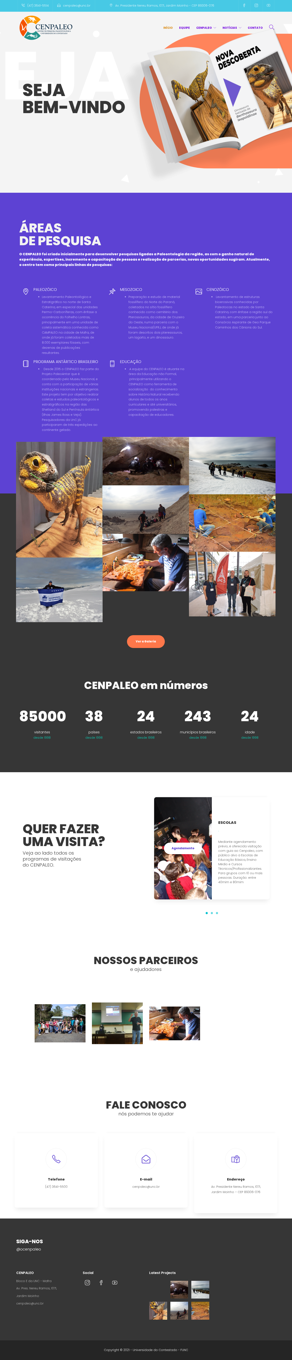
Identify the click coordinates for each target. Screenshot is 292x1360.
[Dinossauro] (158, 1311)
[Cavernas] (179, 1290)
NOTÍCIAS (230, 28)
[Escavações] (200, 1311)
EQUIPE (184, 28)
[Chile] (179, 1311)
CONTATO (255, 28)
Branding (232, 470)
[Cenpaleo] (158, 1290)
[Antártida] (200, 1290)
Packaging (59, 504)
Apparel (145, 466)
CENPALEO (204, 28)
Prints (145, 514)
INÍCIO (168, 28)
